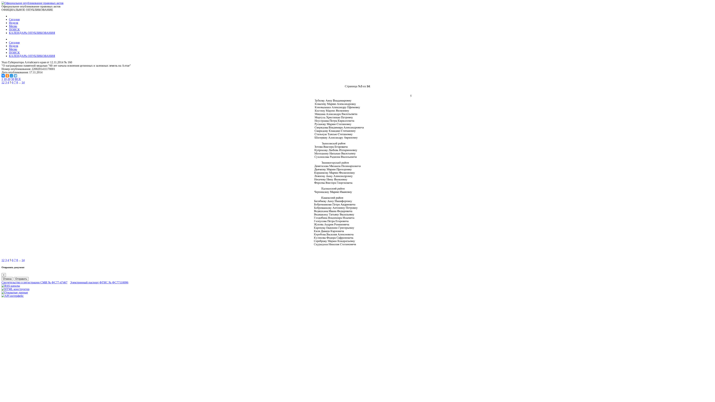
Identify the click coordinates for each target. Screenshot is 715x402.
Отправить (21, 278)
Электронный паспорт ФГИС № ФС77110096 (99, 282)
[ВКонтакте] (3, 75)
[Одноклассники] (7, 75)
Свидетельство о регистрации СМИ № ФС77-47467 (34, 282)
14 (23, 82)
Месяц (13, 26)
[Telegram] (15, 75)
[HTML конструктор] (15, 289)
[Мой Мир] (11, 75)
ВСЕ (18, 79)
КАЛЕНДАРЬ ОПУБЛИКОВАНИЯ (32, 32)
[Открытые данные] (14, 292)
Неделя (13, 22)
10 (5, 79)
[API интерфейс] (12, 295)
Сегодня (14, 19)
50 (12, 79)
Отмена (7, 278)
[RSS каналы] (10, 285)
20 (8, 79)
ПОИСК (14, 29)
